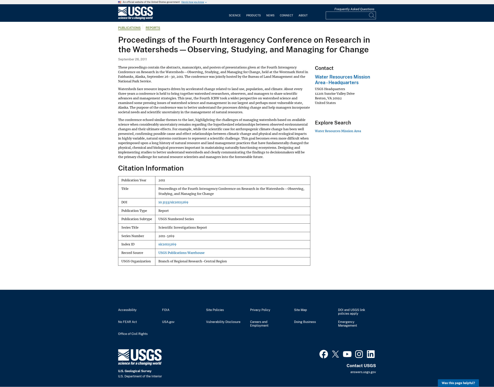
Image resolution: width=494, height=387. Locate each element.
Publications (129, 28)
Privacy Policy (260, 310)
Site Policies (215, 310)
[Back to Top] (480, 373)
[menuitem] (235, 13)
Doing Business (305, 322)
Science (235, 15)
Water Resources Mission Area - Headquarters (342, 79)
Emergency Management (347, 323)
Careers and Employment (259, 323)
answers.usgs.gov (363, 372)
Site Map (300, 310)
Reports (153, 28)
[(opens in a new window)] (324, 353)
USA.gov (168, 322)
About (303, 15)
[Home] (135, 18)
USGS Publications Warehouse (181, 253)
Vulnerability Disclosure (223, 322)
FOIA (165, 310)
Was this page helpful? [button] (458, 383)
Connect (286, 15)
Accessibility (127, 310)
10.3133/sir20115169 (173, 202)
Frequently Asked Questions (354, 9)
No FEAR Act (127, 322)
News (270, 15)
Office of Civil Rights (133, 334)
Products (253, 15)
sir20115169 (167, 244)
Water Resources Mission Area (338, 131)
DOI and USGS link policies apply (351, 311)
